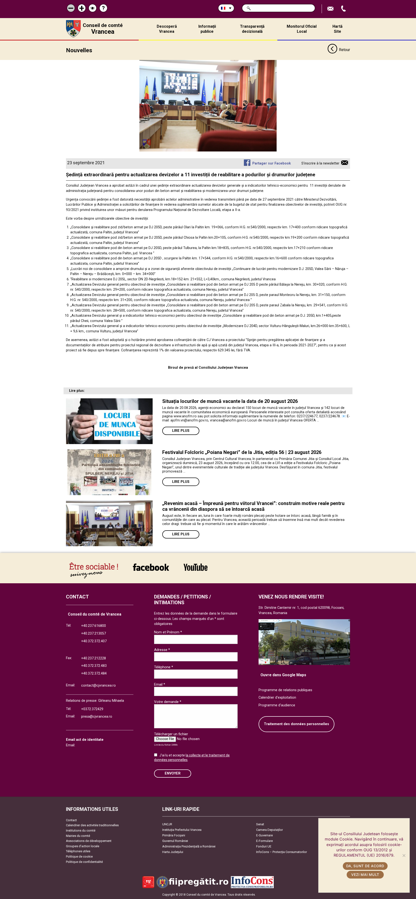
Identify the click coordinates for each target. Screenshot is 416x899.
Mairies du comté (78, 836)
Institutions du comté (80, 830)
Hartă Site (337, 29)
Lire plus (180, 431)
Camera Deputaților (269, 830)
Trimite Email (331, 8)
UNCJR (167, 824)
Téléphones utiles (78, 851)
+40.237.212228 (93, 658)
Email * (159, 684)
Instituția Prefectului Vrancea (182, 830)
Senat (260, 824)
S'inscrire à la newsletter (320, 163)
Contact (71, 820)
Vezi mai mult (365, 875)
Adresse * (162, 650)
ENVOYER (173, 773)
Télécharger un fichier (171, 734)
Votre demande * (167, 702)
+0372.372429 (92, 709)
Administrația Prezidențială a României (188, 846)
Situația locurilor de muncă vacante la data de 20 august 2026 (230, 401)
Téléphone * (163, 667)
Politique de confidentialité (84, 862)
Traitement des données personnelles (296, 724)
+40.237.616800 (93, 626)
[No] (403, 855)
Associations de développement (88, 841)
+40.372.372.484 (94, 673)
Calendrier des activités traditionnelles (92, 825)
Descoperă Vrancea (167, 29)
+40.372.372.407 (94, 641)
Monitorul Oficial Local (302, 29)
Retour (344, 49)
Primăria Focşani (173, 835)
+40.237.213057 (93, 633)
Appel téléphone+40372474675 (344, 8)
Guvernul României (175, 841)
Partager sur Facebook (271, 163)
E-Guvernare (264, 835)
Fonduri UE (263, 846)
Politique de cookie (79, 856)
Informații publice (207, 29)
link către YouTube (195, 570)
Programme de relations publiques (285, 690)
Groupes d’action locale (82, 846)
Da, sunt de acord (365, 866)
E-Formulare (264, 841)
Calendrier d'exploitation (277, 698)
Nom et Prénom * (168, 632)
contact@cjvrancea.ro (98, 685)
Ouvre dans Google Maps (283, 675)
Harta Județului (172, 852)
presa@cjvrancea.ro (96, 717)
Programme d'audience (277, 705)
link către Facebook (151, 570)
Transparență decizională (252, 29)
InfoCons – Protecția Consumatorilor (281, 852)
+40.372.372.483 (94, 666)
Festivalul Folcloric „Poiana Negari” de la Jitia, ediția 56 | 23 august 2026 (241, 452)
